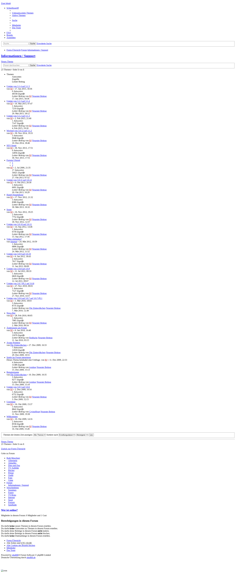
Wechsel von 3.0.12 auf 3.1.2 (19, 131)
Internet (11, 497)
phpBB (15, 555)
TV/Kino (12, 495)
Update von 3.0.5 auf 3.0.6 (18, 387)
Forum (24, 50)
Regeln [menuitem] (10, 35)
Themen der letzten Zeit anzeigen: (18, 435)
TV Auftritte (13, 468)
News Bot (11, 313)
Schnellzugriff (13, 8)
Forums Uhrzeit (13, 160)
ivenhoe (32, 367)
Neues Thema (7, 61)
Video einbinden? (14, 239)
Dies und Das (14, 465)
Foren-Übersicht (14, 50)
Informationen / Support (37, 50)
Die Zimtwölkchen (37, 308)
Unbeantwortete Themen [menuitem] (22, 13)
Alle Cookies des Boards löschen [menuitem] (21, 545)
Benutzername (13, 372)
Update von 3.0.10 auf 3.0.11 (19, 224)
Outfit (10, 475)
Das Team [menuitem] (16, 28)
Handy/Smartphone (15, 195)
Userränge (11, 402)
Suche (32, 44)
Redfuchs (33, 338)
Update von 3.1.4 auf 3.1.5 (18, 86)
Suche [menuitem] (14, 20)
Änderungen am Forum (17, 328)
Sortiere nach (52, 435)
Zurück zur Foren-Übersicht (13, 449)
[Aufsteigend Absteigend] (82, 435)
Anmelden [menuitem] (11, 37)
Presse (11, 473)
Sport (10, 500)
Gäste (10, 480)
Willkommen (12, 416)
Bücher (11, 470)
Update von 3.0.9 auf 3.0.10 (19, 254)
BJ (11, 89)
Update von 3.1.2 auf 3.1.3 (18, 116)
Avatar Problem (13, 342)
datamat (13, 241)
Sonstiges (12, 490)
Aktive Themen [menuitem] (19, 15)
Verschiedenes (13, 487)
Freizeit (11, 502)
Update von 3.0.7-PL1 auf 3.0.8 (20, 283)
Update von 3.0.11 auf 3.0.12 (19, 180)
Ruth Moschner (13, 458)
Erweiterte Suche (44, 43)
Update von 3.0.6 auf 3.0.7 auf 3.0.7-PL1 (24, 298)
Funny (11, 492)
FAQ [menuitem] (9, 32)
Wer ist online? (9, 510)
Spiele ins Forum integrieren (19, 357)
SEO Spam (11, 145)
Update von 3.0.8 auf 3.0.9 (18, 269)
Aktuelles (12, 463)
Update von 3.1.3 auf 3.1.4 (18, 101)
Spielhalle (12, 505)
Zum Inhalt (6, 3)
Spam (9, 209)
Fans (10, 478)
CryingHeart (34, 411)
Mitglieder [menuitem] (16, 25)
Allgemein (12, 460)
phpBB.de (31, 557)
